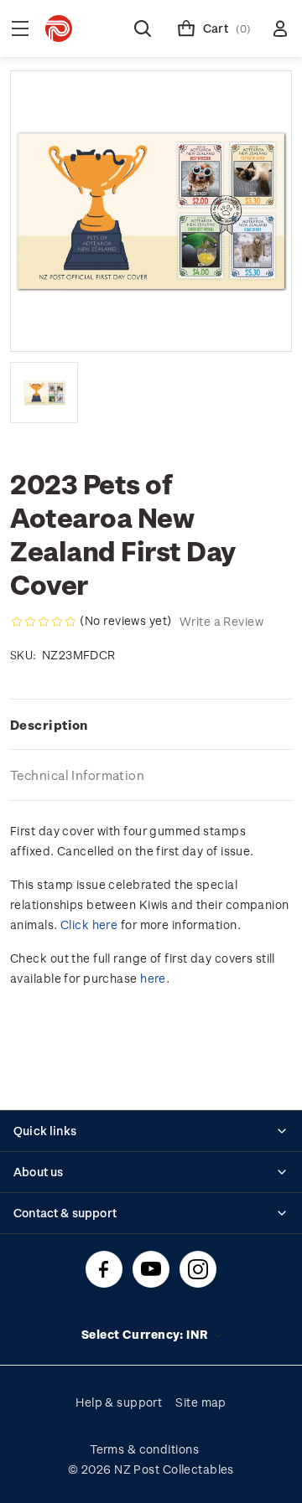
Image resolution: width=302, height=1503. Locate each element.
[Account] (280, 28)
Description (49, 724)
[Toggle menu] (20, 28)
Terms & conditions (144, 1449)
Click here (88, 924)
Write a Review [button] (221, 621)
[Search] (142, 28)
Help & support (119, 1402)
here (153, 978)
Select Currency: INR (146, 1334)
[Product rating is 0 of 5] (43, 621)
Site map (200, 1402)
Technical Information (77, 774)
